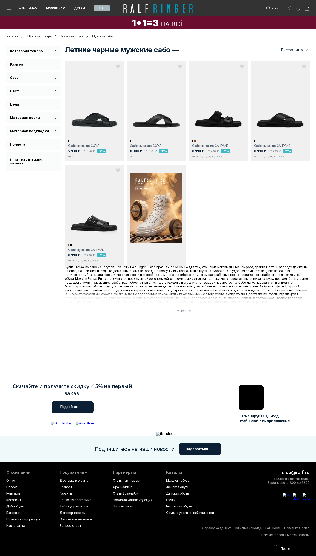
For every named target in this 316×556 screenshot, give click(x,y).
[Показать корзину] (307, 9)
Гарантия (67, 493)
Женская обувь (177, 487)
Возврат (66, 487)
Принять (287, 549)
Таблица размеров (74, 506)
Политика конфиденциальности (257, 528)
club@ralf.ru (296, 472)
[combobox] (288, 50)
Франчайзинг (122, 487)
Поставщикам (123, 506)
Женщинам (28, 8)
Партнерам (124, 472)
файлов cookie (65, 551)
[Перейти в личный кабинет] (298, 9)
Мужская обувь (177, 480)
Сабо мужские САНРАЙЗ (210, 145)
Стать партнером (126, 480)
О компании (18, 472)
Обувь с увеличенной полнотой (190, 513)
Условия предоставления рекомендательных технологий (165, 551)
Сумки (170, 500)
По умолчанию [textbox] (292, 49)
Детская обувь (177, 493)
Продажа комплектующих (132, 500)
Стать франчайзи (125, 493)
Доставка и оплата (74, 480)
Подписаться (197, 449)
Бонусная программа (75, 500)
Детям (79, 8)
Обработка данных (216, 528)
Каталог (174, 472)
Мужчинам (55, 8)
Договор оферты (73, 513)
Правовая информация (23, 519)
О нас (10, 480)
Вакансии (13, 513)
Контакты (13, 493)
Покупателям (73, 472)
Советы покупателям (76, 519)
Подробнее (69, 407)
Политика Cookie (297, 528)
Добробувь (15, 506)
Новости (12, 487)
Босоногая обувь (179, 506)
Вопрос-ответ (70, 525)
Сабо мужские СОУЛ (83, 145)
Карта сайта (15, 525)
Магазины (13, 500)
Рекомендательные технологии (285, 535)
